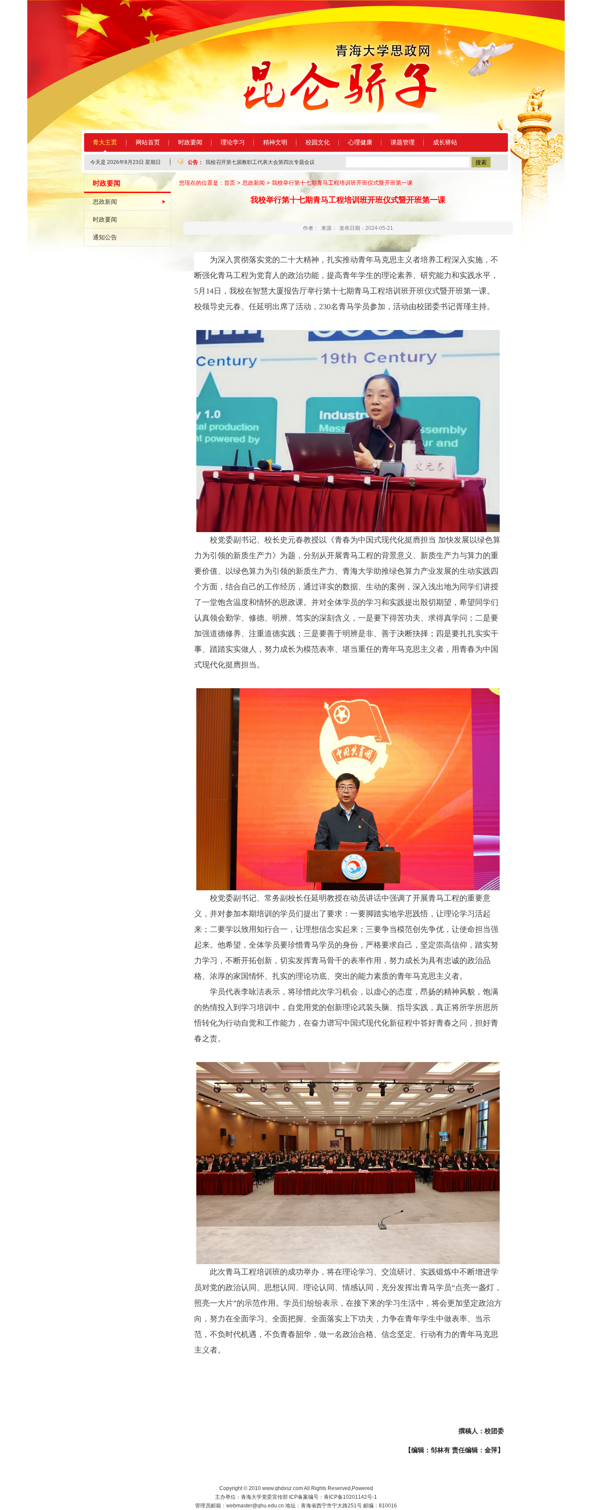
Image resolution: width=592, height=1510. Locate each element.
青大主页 (105, 142)
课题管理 (402, 142)
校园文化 (318, 142)
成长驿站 (445, 142)
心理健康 (360, 142)
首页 (229, 183)
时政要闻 (190, 142)
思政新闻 (105, 201)
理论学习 (233, 142)
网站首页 (148, 142)
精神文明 (275, 142)
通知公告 (105, 237)
